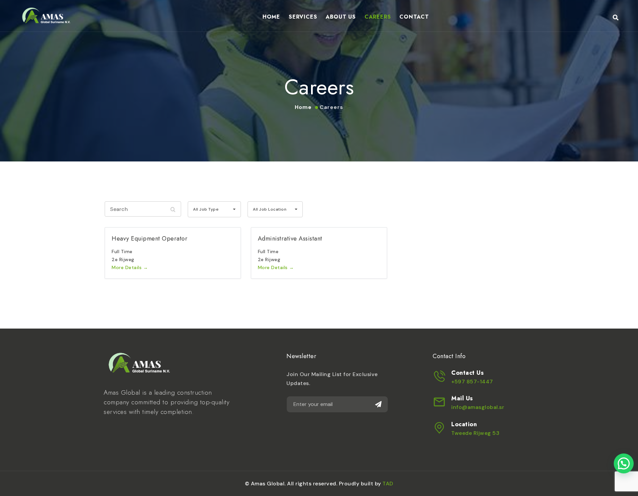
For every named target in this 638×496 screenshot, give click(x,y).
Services (303, 17)
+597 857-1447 (472, 381)
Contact (414, 17)
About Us (341, 17)
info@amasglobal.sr (477, 407)
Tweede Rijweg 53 (475, 433)
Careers (378, 17)
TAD (387, 483)
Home (271, 17)
